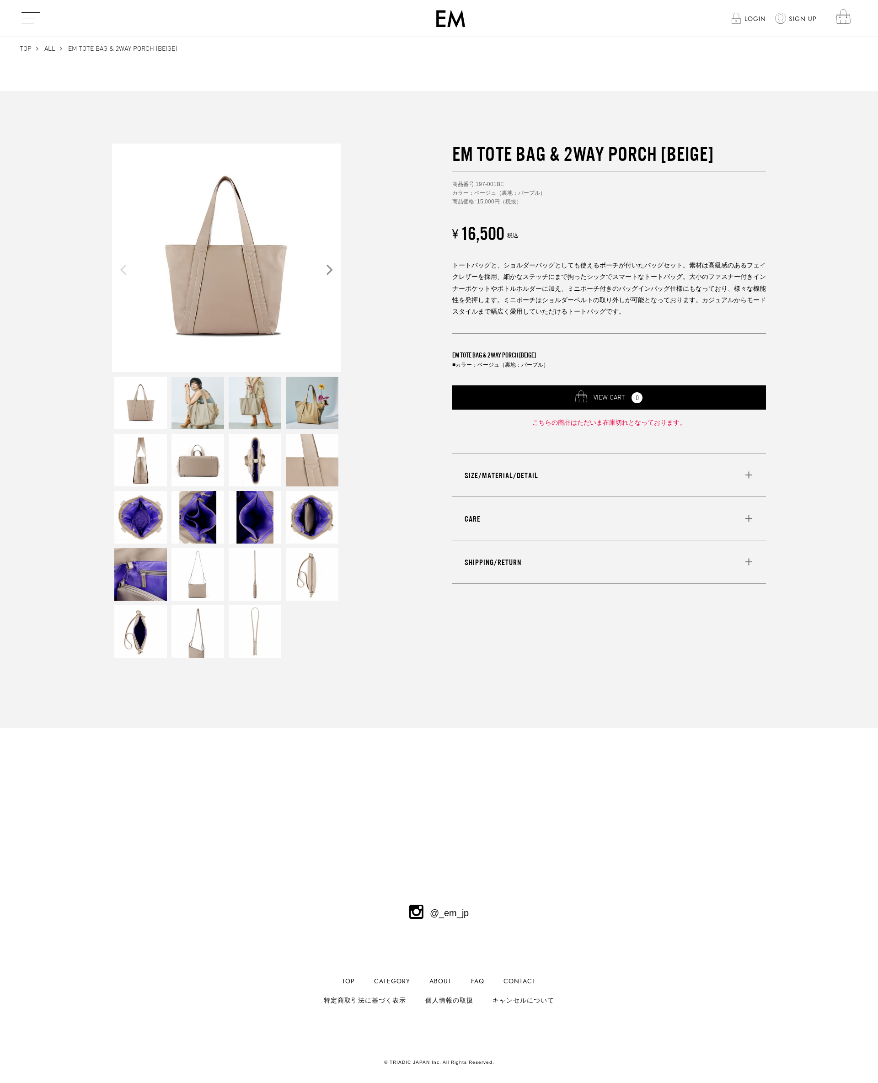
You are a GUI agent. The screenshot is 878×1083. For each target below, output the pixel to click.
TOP (26, 48)
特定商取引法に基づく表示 (365, 1000)
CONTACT (519, 981)
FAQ (477, 981)
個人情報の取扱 (449, 1000)
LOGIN (755, 19)
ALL (49, 48)
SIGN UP (803, 19)
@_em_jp (449, 913)
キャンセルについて (523, 1000)
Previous (123, 269)
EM (451, 18)
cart (843, 18)
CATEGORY (392, 981)
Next (330, 269)
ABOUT (440, 981)
